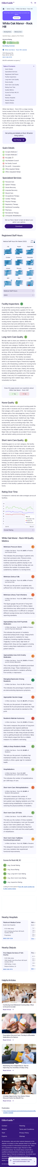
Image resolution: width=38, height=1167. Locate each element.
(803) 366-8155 (7, 57)
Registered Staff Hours (11, 74)
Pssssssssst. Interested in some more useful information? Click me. (22, 1161)
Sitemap (22, 1136)
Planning (22, 1126)
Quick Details (9, 69)
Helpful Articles (9, 103)
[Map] (19, 903)
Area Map (8, 95)
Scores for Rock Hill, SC (12, 92)
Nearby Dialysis (9, 100)
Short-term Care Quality (12, 84)
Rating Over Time (10, 87)
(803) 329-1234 (8, 938)
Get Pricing (17, 140)
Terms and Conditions (26, 1129)
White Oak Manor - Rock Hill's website (16, 50)
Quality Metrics (9, 90)
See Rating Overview (8, 46)
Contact (4, 1126)
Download (16, 17)
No (25, 394)
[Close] (34, 1161)
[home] (8, 3)
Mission (4, 1129)
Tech (3, 1133)
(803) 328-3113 (8, 969)
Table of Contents (9, 66)
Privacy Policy (24, 1133)
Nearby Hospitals (10, 97)
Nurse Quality (9, 82)
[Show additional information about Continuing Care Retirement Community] (13, 158)
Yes (15, 394)
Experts (4, 1136)
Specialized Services (11, 71)
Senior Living (10, 9)
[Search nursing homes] (32, 3)
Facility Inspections (10, 77)
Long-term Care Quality (12, 79)
